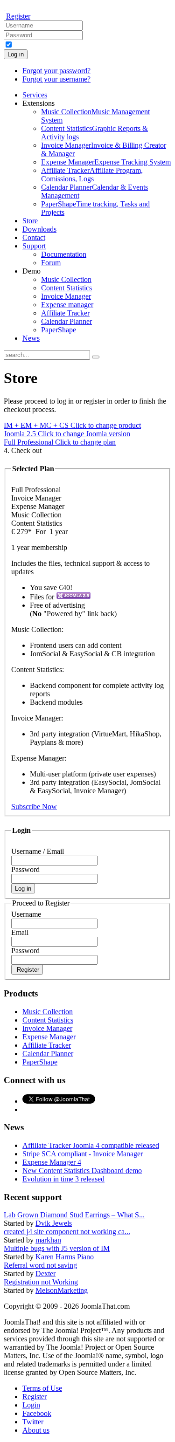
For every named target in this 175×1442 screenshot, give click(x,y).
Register (18, 16)
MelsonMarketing (61, 1290)
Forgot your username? (56, 79)
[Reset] (95, 357)
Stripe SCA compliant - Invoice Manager (82, 1154)
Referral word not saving (40, 1265)
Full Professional (60, 442)
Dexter (45, 1273)
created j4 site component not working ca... (67, 1232)
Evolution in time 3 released (63, 1179)
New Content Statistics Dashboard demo (82, 1170)
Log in (15, 54)
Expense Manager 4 (51, 1162)
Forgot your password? (56, 71)
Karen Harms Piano (64, 1257)
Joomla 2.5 (67, 434)
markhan (48, 1240)
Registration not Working (41, 1282)
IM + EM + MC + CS (72, 425)
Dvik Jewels (53, 1223)
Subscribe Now (34, 806)
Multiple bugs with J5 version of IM (57, 1248)
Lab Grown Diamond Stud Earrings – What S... (74, 1215)
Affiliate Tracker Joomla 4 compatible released (90, 1145)
